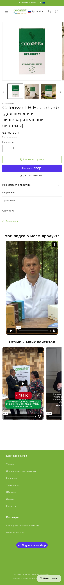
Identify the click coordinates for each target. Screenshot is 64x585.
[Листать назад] (3, 92)
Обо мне (11, 492)
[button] (6, 11)
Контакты (11, 506)
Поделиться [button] (11, 221)
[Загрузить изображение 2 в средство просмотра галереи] (32, 91)
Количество (8, 142)
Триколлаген (13, 485)
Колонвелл (12, 478)
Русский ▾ (37, 11)
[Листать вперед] (60, 92)
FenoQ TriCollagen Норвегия (22, 525)
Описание (8, 210)
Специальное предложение (21, 471)
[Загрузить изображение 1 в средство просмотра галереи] (15, 91)
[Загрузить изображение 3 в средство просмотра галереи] (48, 91)
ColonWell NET (29, 575)
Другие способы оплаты (32, 175)
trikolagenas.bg (15, 532)
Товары (10, 464)
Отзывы (10, 499)
